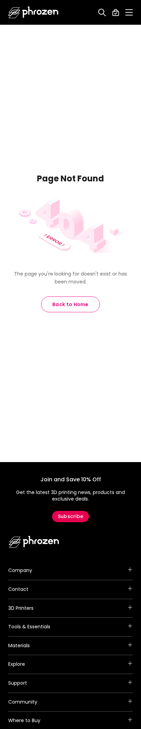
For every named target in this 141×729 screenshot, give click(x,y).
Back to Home (70, 304)
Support (17, 683)
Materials (19, 645)
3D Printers (21, 608)
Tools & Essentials (29, 626)
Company (20, 570)
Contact (18, 589)
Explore (16, 664)
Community (22, 701)
